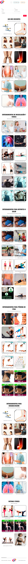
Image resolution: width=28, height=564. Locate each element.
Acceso (22, 2)
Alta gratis (16, 2)
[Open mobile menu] (11, 2)
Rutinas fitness (14, 501)
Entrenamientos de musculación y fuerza (14, 115)
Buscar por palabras (17, 11)
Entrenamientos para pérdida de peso (14, 308)
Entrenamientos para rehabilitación (14, 405)
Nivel (15, 8)
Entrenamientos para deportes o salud (14, 210)
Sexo (2, 8)
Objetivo (2, 11)
